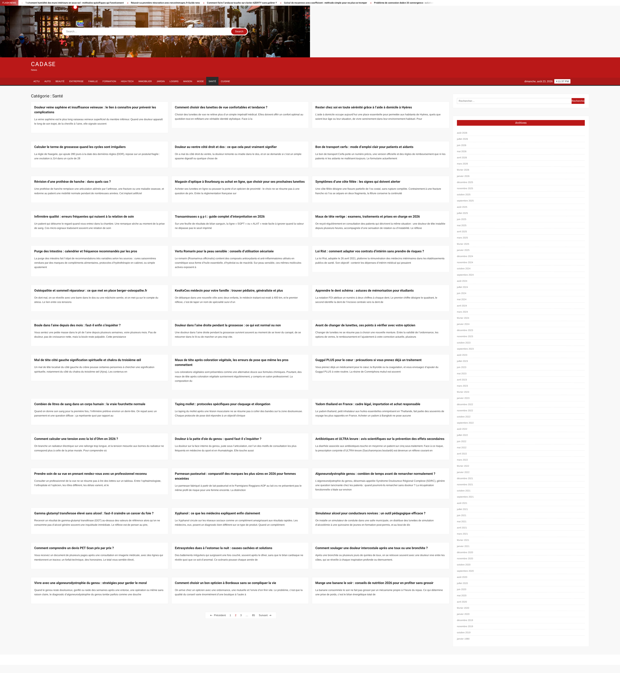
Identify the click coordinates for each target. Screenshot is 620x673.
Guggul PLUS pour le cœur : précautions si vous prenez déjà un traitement (368, 360)
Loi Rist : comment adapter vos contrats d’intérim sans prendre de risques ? (369, 251)
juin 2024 (461, 293)
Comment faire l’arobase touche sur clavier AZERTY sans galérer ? (140, 3)
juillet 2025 (462, 213)
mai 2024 (461, 299)
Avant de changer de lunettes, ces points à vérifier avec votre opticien (365, 325)
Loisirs (174, 81)
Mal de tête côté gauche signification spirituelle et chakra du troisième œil (87, 360)
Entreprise (76, 81)
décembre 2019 (465, 620)
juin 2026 (461, 145)
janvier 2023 (463, 398)
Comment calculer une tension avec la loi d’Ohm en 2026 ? (76, 438)
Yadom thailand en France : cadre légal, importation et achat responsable (367, 404)
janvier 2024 (463, 324)
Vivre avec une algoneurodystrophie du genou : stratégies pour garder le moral (90, 583)
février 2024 (463, 318)
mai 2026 (461, 151)
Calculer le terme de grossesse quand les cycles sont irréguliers (80, 147)
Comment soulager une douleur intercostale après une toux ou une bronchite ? (371, 548)
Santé (212, 81)
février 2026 (463, 169)
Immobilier (145, 81)
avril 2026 (462, 157)
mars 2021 (462, 533)
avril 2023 (462, 379)
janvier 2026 (463, 176)
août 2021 (462, 503)
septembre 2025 (465, 200)
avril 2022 (462, 453)
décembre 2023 (465, 330)
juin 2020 (461, 589)
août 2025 (462, 207)
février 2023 (463, 392)
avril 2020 (462, 601)
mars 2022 (462, 459)
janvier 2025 (463, 250)
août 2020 (462, 577)
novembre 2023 (465, 336)
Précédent (220, 615)
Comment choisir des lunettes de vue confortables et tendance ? (221, 107)
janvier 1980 (463, 638)
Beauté (60, 81)
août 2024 (462, 281)
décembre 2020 (465, 552)
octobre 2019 (463, 632)
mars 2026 (462, 163)
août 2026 (462, 132)
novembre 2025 (465, 188)
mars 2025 (462, 237)
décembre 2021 (465, 478)
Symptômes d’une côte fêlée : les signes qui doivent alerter (357, 181)
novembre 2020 (465, 558)
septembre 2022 (465, 422)
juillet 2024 (462, 287)
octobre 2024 (463, 268)
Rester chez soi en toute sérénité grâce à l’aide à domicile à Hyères (363, 107)
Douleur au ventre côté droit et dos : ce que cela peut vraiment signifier (226, 147)
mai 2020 (461, 595)
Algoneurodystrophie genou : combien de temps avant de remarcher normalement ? (375, 473)
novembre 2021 (465, 484)
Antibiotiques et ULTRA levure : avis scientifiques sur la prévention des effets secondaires (379, 438)
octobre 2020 (463, 564)
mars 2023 (462, 385)
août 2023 (462, 355)
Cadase (43, 64)
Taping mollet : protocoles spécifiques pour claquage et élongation (222, 404)
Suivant (263, 615)
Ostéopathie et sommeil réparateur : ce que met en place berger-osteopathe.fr (90, 290)
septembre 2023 (465, 348)
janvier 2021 (463, 546)
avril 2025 (462, 231)
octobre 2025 (463, 194)
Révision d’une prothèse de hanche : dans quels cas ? (72, 181)
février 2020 (463, 608)
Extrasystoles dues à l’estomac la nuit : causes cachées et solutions (223, 548)
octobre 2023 (463, 342)
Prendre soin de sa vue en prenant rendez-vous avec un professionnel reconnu (90, 473)
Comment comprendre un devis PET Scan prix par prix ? (74, 548)
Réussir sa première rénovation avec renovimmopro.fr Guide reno (63, 3)
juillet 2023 (462, 361)
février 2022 (463, 466)
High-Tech (127, 81)
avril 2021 (462, 527)
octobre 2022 (463, 416)
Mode (200, 81)
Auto (47, 81)
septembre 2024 (465, 274)
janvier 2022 (463, 472)
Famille (93, 81)
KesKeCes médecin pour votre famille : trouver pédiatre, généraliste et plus (229, 290)
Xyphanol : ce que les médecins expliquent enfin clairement (217, 513)
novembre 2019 (465, 626)
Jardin (161, 81)
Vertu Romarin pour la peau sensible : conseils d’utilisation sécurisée (224, 251)
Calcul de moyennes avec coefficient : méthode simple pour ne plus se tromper (223, 3)
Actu (36, 81)
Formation (109, 81)
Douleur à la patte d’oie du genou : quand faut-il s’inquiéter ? (218, 438)
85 (253, 615)
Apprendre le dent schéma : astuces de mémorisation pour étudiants (364, 290)
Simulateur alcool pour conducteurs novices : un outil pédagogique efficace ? (370, 513)
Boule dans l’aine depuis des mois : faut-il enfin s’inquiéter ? (77, 325)
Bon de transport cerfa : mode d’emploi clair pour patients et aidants (364, 147)
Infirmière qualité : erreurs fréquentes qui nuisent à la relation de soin (84, 216)
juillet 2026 (462, 139)
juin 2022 (461, 441)
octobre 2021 (463, 490)
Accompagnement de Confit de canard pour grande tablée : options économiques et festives (397, 3)
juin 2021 (461, 515)
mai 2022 (461, 447)
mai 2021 (461, 521)
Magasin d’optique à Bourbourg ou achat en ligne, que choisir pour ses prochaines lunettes (240, 181)
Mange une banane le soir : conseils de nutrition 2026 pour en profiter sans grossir (374, 583)
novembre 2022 (465, 410)
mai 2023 (461, 373)
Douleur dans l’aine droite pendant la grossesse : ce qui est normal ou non (228, 325)
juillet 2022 (462, 435)
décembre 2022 (465, 404)
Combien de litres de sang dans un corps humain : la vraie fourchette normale (89, 404)
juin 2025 (461, 219)
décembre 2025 (465, 182)
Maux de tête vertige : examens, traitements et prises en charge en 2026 (367, 216)
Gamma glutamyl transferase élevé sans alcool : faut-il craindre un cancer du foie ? (94, 513)
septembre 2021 (465, 496)
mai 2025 (461, 225)
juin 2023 (461, 367)
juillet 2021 (462, 509)
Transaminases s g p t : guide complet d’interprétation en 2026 (220, 216)
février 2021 (463, 540)
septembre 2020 (465, 571)
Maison (187, 81)
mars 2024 (462, 311)
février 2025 (463, 244)
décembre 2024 (465, 256)
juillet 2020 (462, 583)
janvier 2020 (463, 614)
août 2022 (462, 429)
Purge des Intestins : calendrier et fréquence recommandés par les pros (85, 251)
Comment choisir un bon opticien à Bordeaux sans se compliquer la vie (225, 583)
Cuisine (225, 81)
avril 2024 (462, 305)
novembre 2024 (465, 262)
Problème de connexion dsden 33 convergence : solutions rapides (307, 3)
